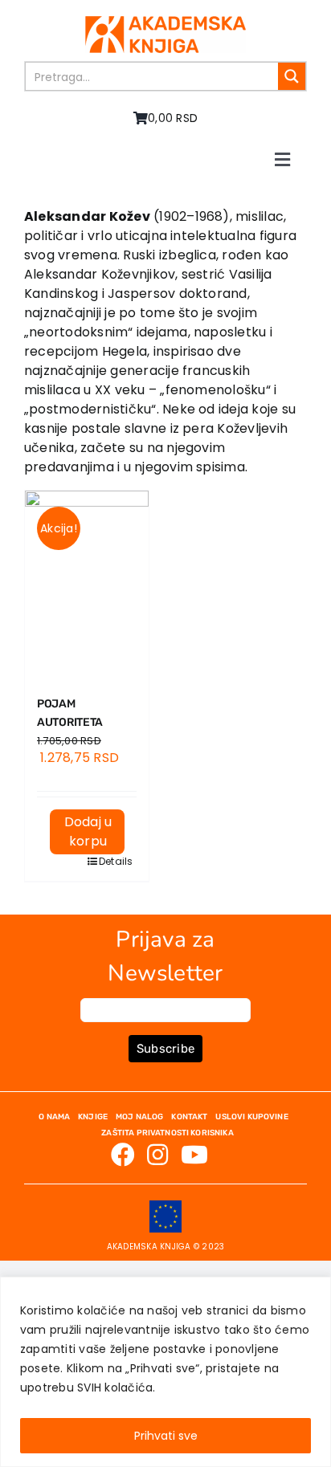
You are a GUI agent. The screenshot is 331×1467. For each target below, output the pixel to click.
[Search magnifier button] (291, 76)
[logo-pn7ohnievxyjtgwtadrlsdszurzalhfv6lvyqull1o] (165, 22)
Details (112, 861)
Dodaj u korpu (88, 831)
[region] (165, 1372)
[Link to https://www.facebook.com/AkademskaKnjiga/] (123, 1155)
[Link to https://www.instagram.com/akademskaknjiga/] (157, 1155)
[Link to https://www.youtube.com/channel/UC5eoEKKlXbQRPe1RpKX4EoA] (194, 1155)
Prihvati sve (166, 1436)
